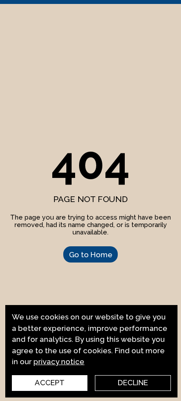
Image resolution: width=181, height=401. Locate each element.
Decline (133, 382)
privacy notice (58, 361)
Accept (50, 382)
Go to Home (90, 254)
